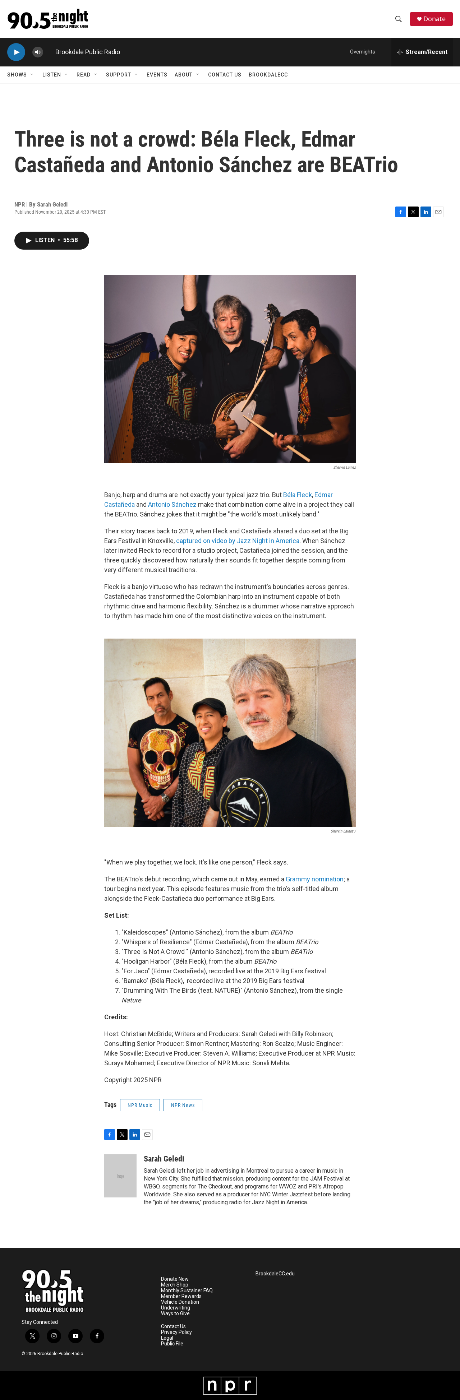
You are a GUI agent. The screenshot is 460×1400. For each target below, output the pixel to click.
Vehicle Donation (180, 1302)
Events (157, 75)
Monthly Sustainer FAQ (187, 1290)
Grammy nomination (315, 879)
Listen (51, 75)
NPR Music (140, 1105)
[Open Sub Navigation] (32, 75)
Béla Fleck (297, 495)
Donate (434, 19)
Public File (172, 1343)
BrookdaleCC (268, 75)
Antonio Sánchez (173, 504)
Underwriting (175, 1308)
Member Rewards (181, 1296)
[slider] (49, 52)
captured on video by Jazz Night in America (237, 540)
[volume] (38, 52)
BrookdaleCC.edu (275, 1273)
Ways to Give (175, 1313)
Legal (167, 1338)
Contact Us (225, 75)
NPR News (183, 1105)
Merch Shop (174, 1285)
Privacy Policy (176, 1332)
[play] (16, 52)
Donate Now (175, 1279)
